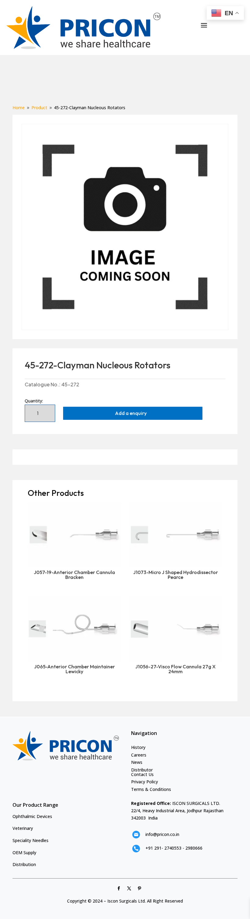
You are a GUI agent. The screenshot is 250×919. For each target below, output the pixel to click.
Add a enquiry (131, 413)
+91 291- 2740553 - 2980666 (173, 848)
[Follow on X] (129, 889)
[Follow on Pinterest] (140, 889)
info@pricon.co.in (162, 834)
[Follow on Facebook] (119, 889)
